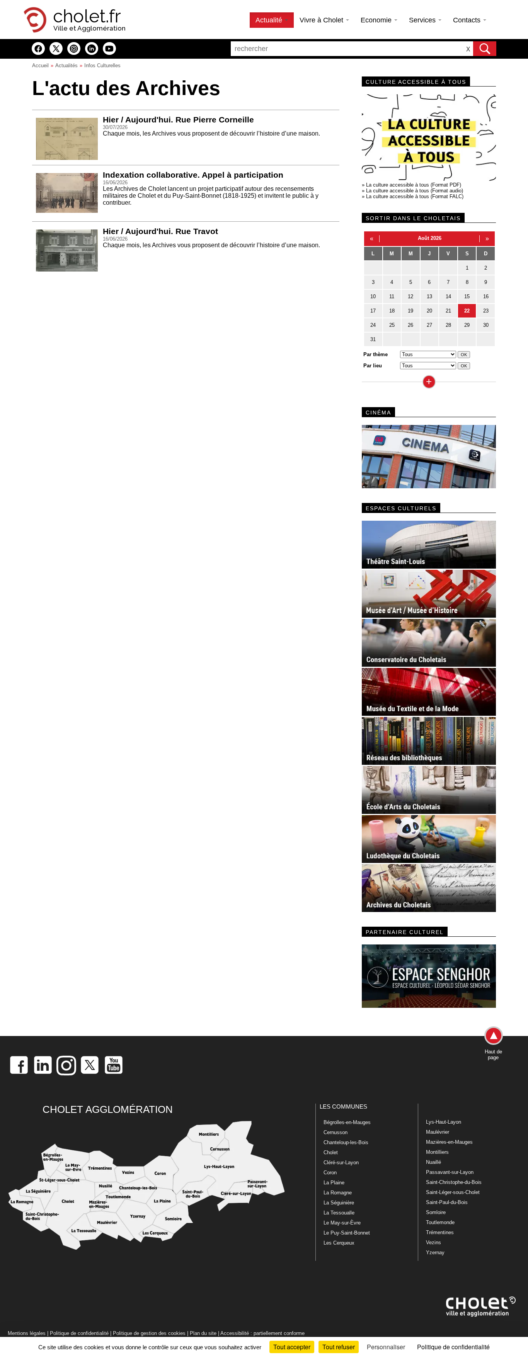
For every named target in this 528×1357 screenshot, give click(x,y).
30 (486, 325)
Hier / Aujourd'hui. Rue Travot (160, 231)
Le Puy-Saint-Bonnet (347, 1233)
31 (373, 339)
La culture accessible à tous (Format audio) (414, 191)
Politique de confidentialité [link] (453, 1346)
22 (467, 311)
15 (467, 296)
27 (429, 325)
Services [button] (423, 20)
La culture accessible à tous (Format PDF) (413, 185)
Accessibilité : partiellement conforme (262, 1333)
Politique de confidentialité (79, 1333)
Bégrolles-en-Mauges (347, 1122)
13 (429, 296)
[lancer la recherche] (484, 48)
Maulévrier (437, 1132)
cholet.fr (87, 16)
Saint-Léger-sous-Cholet (453, 1192)
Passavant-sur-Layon (449, 1172)
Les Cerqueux (339, 1243)
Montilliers (437, 1152)
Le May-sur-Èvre (342, 1223)
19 (410, 311)
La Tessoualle (339, 1213)
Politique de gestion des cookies (149, 1333)
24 (373, 325)
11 (391, 296)
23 (486, 311)
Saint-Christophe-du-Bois (454, 1182)
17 (373, 311)
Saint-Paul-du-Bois (447, 1202)
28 (448, 325)
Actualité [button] (269, 20)
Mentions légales (27, 1333)
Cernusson (335, 1132)
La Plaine (334, 1182)
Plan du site (203, 1333)
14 (448, 296)
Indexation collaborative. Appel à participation (193, 174)
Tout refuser (338, 1346)
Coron (330, 1172)
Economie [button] (377, 20)
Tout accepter (291, 1346)
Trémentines (440, 1232)
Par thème (375, 354)
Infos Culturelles (102, 65)
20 (429, 311)
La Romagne (338, 1193)
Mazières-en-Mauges (449, 1142)
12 (410, 296)
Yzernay (435, 1252)
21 (448, 311)
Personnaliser (386, 1346)
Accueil (40, 65)
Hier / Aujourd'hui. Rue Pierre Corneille (178, 119)
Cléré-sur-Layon (341, 1162)
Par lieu (372, 366)
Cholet (331, 1152)
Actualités (66, 65)
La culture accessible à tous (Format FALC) (414, 196)
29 (467, 325)
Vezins (433, 1242)
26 (410, 325)
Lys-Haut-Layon (443, 1122)
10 (373, 296)
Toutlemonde (440, 1222)
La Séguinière (339, 1203)
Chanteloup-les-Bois (346, 1142)
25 (392, 325)
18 (392, 311)
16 (486, 296)
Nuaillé (433, 1162)
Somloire (436, 1212)
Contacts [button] (467, 20)
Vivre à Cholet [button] (322, 20)
